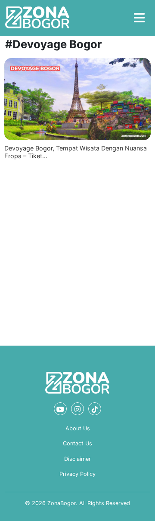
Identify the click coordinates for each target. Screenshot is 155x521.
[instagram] (77, 408)
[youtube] (60, 408)
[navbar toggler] (139, 18)
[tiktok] (94, 408)
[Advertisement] (77, 251)
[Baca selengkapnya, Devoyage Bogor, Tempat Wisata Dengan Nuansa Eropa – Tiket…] (77, 99)
